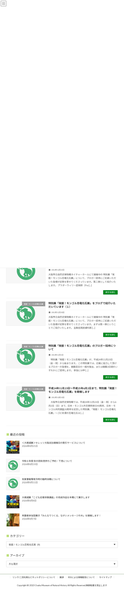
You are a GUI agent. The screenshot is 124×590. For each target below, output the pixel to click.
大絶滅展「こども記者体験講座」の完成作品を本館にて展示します (56, 497)
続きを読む (110, 292)
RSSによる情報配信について (81, 577)
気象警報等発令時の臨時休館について (41, 479)
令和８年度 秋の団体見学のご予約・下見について (47, 461)
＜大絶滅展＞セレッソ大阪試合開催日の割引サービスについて (53, 442)
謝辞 (62, 577)
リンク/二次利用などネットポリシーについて (33, 577)
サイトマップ (105, 577)
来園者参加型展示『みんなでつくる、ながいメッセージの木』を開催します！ (61, 515)
